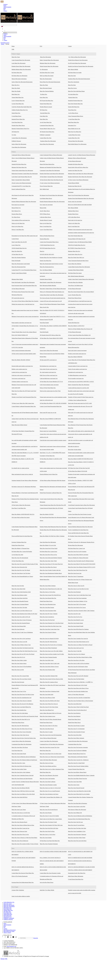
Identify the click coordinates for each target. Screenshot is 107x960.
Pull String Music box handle (74, 72)
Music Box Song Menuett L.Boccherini (49, 775)
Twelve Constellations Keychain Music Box (78, 529)
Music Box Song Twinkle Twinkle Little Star (50, 570)
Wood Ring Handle (44, 322)
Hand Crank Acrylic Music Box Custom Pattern (51, 819)
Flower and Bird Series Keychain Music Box (78, 533)
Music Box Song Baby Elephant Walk (48, 675)
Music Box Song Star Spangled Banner (21, 623)
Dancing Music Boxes (17, 214)
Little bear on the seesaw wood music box (21, 375)
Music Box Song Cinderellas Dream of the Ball (22, 775)
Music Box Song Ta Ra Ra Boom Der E (77, 710)
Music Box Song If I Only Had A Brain (49, 707)
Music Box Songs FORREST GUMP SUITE (50, 418)
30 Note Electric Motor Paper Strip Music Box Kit (51, 179)
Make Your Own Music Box (74, 131)
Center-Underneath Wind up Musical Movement (51, 155)
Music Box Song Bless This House (20, 747)
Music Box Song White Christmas (48, 585)
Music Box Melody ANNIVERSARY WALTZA (23, 514)
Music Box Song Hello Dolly (46, 694)
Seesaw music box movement (75, 201)
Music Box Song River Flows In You (48, 554)
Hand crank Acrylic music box (75, 220)
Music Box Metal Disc (17, 251)
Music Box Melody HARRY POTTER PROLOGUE (80, 458)
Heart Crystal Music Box (74, 226)
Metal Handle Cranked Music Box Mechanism (50, 282)
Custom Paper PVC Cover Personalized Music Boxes (24, 270)
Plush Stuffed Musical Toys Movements (77, 144)
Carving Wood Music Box (18, 103)
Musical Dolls (43, 207)
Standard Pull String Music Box (19, 164)
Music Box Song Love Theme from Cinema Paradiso (52, 756)
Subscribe (35, 938)
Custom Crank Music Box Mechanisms (49, 741)
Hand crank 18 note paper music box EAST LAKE (80, 403)
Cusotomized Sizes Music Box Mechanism (21, 744)
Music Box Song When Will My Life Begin (78, 554)
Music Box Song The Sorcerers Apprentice (78, 747)
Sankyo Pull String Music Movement (48, 760)
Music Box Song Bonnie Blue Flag (48, 598)
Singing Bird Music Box (73, 106)
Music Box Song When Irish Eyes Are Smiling (79, 794)
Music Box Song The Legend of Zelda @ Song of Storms (25, 843)
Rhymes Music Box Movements (75, 141)
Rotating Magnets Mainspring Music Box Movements (52, 201)
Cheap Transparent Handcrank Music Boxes (78, 260)
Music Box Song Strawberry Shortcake (77, 834)
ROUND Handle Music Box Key (47, 248)
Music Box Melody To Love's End (48, 545)
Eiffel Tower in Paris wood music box (48, 375)
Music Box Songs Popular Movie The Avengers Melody (81, 291)
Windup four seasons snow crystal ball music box (23, 304)
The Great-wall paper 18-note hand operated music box (52, 298)
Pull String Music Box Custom (47, 72)
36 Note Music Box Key (17, 254)
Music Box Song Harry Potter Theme (76, 837)
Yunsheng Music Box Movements (48, 141)
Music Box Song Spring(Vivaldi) (75, 626)
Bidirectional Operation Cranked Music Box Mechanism (25, 173)
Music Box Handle (16, 91)
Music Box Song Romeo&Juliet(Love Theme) (22, 576)
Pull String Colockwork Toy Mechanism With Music (24, 486)
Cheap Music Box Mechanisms (19, 147)
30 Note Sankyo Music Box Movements (21, 505)
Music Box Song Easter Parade (19, 753)
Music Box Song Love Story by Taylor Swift (50, 788)
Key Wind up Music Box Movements (77, 57)
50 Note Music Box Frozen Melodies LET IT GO (51, 381)
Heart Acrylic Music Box (17, 226)
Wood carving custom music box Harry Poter (50, 391)
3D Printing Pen (15, 131)
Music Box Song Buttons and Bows (48, 766)
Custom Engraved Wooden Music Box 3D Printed (51, 508)
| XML (5, 958)
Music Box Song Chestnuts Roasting (48, 657)
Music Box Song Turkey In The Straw (49, 725)
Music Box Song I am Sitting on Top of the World (23, 794)
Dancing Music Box (44, 238)
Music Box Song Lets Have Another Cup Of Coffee (52, 654)
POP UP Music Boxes (45, 214)
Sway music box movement (46, 204)
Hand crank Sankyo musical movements (77, 350)
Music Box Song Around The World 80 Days (50, 595)
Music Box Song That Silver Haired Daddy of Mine (80, 657)
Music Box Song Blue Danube (47, 607)
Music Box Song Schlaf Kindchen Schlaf (21, 592)
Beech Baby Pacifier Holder (74, 449)
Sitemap (2, 958)
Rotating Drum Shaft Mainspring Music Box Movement (81, 198)
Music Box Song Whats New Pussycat (49, 703)
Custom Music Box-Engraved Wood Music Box (23, 873)
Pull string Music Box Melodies (75, 282)
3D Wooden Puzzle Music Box (47, 131)
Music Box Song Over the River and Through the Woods (25, 716)
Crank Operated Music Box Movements (21, 60)
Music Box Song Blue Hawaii (47, 728)
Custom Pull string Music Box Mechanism (78, 741)
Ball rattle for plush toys (73, 446)
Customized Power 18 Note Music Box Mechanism (52, 744)
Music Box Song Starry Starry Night (48, 561)
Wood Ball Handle (44, 332)
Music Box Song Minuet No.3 (47, 710)
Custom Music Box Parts (45, 138)
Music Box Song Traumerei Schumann (49, 843)
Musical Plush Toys (16, 207)
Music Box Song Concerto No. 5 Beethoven (78, 760)
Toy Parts (14, 134)
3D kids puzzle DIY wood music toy (48, 359)
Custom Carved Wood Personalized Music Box (51, 406)
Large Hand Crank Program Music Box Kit (22, 176)
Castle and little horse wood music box (49, 378)
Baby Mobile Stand (44, 189)
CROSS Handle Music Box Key (19, 248)
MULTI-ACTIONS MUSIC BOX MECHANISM (80, 204)
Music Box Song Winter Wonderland (48, 648)
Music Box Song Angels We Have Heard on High (51, 679)
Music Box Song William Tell (75, 812)
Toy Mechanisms (44, 69)
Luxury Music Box (16, 245)
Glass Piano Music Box (17, 122)
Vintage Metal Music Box (18, 97)
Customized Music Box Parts (74, 744)
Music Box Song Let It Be (18, 669)
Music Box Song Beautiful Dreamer (20, 601)
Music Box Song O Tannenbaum (75, 576)
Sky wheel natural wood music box (48, 372)
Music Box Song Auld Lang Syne (76, 648)
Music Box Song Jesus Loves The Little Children (51, 651)
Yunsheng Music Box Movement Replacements (79, 78)
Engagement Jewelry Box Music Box (76, 873)
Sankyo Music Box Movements (19, 144)
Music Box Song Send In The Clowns (77, 607)
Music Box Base (72, 85)
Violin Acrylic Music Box (74, 223)
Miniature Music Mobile (17, 279)
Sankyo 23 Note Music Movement (76, 694)
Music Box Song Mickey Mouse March (77, 772)
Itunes (4, 35)
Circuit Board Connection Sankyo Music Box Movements (81, 505)
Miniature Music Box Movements (47, 63)
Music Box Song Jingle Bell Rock (19, 797)
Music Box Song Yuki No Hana (47, 831)
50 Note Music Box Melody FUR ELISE (77, 471)
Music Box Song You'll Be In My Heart (49, 828)
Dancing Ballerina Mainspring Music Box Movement (80, 526)
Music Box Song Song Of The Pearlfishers (21, 666)
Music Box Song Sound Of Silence (48, 632)
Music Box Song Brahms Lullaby (19, 595)
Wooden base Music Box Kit (74, 186)
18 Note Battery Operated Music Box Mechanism (51, 176)
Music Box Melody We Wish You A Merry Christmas (52, 536)
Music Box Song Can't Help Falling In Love (22, 610)
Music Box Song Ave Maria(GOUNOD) (49, 638)
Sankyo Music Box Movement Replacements (22, 82)
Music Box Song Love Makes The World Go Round (80, 644)
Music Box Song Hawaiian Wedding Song (78, 691)
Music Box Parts (72, 75)
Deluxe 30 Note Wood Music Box (48, 387)
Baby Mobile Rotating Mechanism (76, 276)
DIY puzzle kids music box (18, 298)
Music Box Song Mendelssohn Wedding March (51, 573)
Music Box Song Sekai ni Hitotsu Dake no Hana (23, 825)
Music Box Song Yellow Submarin (76, 738)
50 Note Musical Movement (74, 288)
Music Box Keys (15, 85)
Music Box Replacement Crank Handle (21, 263)
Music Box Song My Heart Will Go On (21, 719)
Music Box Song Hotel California (47, 781)
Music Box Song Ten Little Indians (20, 713)
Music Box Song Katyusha (18, 682)
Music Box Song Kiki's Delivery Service (49, 666)
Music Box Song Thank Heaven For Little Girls (51, 588)
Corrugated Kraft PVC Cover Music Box (21, 186)
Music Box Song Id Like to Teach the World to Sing (24, 738)
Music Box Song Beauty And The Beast (21, 573)
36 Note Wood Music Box (18, 561)
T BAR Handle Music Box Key (47, 245)
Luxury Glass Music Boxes (46, 229)
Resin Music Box (72, 110)
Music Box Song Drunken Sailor (47, 669)
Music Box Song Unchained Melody (20, 604)
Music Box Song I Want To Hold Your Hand (78, 707)
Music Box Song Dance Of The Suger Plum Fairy (51, 564)
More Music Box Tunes (8, 931)
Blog (4, 37)
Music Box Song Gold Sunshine (47, 778)
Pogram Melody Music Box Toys (47, 128)
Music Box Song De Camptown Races (49, 682)
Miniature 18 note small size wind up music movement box (25, 316)
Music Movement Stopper (46, 88)
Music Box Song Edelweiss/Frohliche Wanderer (51, 557)
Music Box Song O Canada (46, 731)
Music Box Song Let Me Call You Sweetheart (78, 663)
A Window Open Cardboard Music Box (77, 400)
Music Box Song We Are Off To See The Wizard (23, 654)
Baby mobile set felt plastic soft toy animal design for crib (81, 431)
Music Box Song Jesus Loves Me (19, 641)
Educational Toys (72, 125)
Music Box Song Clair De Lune (75, 822)
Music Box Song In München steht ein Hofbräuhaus (24, 756)
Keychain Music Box (73, 94)
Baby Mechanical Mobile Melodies (48, 285)
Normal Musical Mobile (73, 183)
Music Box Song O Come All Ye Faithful (49, 815)
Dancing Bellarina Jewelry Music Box (48, 474)
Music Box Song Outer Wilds (75, 781)
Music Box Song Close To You (19, 691)
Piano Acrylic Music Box (45, 223)
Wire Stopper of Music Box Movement (77, 809)
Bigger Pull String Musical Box (47, 164)
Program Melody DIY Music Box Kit (76, 238)
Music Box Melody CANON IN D (76, 325)
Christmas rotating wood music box (20, 381)
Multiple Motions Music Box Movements (21, 69)
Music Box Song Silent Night (18, 588)
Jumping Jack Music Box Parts (75, 170)
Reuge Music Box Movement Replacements (50, 82)
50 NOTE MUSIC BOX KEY (47, 254)
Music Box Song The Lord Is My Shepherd (78, 675)
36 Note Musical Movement (18, 288)
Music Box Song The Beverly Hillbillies (77, 750)
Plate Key (42, 251)
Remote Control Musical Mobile (19, 273)
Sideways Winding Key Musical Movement (78, 557)
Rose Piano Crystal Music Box (19, 508)
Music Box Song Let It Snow (46, 763)
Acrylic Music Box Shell (17, 554)
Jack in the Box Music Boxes (46, 882)
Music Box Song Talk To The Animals (77, 604)
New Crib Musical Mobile (46, 270)
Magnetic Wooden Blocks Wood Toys (20, 128)
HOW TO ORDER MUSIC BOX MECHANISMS (80, 857)
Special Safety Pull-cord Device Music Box (78, 167)
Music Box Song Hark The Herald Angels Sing (22, 648)
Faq (4, 39)
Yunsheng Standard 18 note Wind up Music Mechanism (24, 480)
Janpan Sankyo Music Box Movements (49, 350)
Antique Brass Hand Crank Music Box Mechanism (51, 294)
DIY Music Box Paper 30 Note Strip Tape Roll (79, 468)
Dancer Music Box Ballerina (74, 263)
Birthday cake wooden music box (19, 369)
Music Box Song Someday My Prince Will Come (51, 825)
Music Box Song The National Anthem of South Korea (24, 760)
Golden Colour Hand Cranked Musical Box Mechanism (81, 279)
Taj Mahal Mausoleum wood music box (77, 375)
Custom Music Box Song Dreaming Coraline (50, 873)
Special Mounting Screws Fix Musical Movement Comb (81, 517)
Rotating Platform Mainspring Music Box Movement (24, 201)
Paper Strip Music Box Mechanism (48, 542)
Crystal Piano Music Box (74, 119)
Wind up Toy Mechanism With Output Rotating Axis (52, 291)
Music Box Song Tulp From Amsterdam (77, 598)
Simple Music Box (16, 113)
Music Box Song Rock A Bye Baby (76, 660)
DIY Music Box (43, 110)
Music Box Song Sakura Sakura (19, 663)
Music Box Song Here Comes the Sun (20, 828)
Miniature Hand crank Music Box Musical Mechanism (80, 173)
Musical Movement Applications (19, 78)
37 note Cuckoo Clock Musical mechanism (50, 183)
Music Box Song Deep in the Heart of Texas (78, 688)
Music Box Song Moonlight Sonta (48, 604)
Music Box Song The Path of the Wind (77, 828)
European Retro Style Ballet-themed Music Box (79, 819)
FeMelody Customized (45, 134)
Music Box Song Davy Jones (18, 763)
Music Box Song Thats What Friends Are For (78, 641)
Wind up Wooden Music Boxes (47, 235)
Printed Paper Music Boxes (18, 545)
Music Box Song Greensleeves (47, 616)
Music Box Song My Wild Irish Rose (48, 641)
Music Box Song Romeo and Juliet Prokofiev (22, 778)
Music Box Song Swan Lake (74, 573)
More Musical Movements (9, 930)
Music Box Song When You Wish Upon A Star (50, 626)
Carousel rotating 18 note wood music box (78, 366)
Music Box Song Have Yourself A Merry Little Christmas (81, 610)
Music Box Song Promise (46, 812)
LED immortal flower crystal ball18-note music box (80, 301)
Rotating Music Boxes (73, 214)
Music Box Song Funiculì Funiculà (76, 788)
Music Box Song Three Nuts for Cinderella (22, 700)
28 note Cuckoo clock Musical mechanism (21, 183)
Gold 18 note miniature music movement (49, 384)
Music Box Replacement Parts (19, 266)
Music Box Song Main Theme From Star (77, 778)
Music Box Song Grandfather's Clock (76, 831)
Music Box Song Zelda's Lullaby (19, 660)
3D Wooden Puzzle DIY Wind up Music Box (50, 335)
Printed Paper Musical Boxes (74, 298)
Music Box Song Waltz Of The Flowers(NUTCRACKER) (81, 564)
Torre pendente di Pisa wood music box (21, 220)
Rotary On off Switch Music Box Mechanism (78, 195)
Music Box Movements (45, 57)
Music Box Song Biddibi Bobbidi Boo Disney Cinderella (81, 775)
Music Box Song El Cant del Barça (76, 825)
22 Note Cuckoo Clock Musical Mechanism (78, 179)
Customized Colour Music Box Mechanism (50, 170)
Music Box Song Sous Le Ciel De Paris (21, 812)
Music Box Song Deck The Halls (19, 607)
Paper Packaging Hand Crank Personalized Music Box (24, 285)
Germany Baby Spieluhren (18, 890)
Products (5, 33)
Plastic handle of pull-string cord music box (22, 322)
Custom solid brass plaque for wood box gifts (78, 387)
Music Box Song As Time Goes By (76, 585)
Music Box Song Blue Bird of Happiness (77, 803)
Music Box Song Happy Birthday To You (77, 601)
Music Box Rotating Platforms (19, 257)
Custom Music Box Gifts (74, 138)
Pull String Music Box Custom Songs (48, 551)
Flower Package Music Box (46, 186)
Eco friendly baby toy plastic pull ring (20, 468)
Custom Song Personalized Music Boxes (49, 242)
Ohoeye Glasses (7, 932)
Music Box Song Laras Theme (19, 809)
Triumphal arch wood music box (75, 372)
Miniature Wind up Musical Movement (77, 158)
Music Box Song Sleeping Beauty (19, 822)
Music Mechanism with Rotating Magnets (77, 756)
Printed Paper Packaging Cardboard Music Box (51, 492)
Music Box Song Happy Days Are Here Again (50, 753)
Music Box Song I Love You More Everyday (78, 588)
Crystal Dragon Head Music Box (75, 879)
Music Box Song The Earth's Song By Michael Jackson (81, 561)
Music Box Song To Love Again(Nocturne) (50, 791)
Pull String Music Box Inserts (75, 273)
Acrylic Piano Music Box (46, 122)
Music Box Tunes (16, 57)
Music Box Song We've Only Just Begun (21, 638)
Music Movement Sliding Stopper (19, 424)
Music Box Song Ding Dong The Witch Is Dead (23, 694)
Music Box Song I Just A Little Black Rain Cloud (79, 595)
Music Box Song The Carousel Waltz (20, 675)
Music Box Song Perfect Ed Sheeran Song (21, 766)
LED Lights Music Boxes (74, 217)
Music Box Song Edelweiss (18, 629)
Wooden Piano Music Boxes (18, 125)
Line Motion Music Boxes (46, 198)
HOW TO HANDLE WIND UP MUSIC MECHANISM (53, 851)
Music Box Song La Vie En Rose (47, 592)
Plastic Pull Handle (16, 260)
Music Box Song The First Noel (47, 620)
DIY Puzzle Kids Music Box (46, 100)
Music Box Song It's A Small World (76, 763)
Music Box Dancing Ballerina (47, 91)
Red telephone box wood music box (48, 366)
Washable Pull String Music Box (75, 164)
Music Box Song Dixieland (74, 592)
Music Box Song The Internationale (20, 557)
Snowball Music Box (45, 113)
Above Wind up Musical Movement (48, 738)
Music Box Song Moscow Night (47, 697)
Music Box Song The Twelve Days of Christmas (51, 644)
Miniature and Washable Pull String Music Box (51, 167)
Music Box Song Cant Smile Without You (21, 707)
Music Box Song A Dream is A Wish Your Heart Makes (24, 837)
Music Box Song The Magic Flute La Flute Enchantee (80, 700)
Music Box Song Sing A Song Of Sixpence (22, 620)
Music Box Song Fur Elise (18, 585)
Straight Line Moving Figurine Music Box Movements (80, 66)
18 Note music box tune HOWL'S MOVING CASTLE (81, 381)
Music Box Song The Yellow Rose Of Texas (22, 728)
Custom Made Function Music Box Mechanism (79, 266)
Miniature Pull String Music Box (19, 167)
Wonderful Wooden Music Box (75, 100)
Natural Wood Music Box (46, 103)
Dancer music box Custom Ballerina (48, 431)
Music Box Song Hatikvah (74, 716)
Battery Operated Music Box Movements (49, 60)
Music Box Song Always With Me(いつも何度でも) (80, 682)
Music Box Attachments (73, 82)
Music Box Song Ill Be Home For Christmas (78, 629)
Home (2, 44)
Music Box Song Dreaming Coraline (48, 784)
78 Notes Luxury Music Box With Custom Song (23, 403)
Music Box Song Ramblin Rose (19, 710)
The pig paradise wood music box (76, 378)
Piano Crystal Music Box (45, 226)
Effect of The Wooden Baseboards (20, 876)
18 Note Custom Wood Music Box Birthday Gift (79, 335)
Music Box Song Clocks (73, 784)
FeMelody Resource (16, 141)
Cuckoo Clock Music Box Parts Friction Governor (79, 514)
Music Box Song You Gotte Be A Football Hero (79, 697)
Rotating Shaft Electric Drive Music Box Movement (80, 176)
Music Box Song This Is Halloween (20, 840)
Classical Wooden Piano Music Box (76, 769)
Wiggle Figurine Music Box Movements (49, 66)
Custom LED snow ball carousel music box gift (51, 301)
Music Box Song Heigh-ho (74, 713)
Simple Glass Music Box (45, 260)
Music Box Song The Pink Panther (76, 679)
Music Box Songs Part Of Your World (48, 548)
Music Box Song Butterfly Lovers (76, 620)
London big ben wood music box (19, 372)
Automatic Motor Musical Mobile (75, 270)
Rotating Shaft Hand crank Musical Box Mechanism (52, 173)
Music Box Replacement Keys (47, 266)
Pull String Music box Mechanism (19, 75)
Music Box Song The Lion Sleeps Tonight (21, 679)
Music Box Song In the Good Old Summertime (51, 735)
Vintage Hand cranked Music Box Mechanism (22, 170)
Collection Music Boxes (45, 217)
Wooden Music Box (73, 97)
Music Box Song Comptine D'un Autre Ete (78, 638)
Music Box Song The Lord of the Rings (77, 840)
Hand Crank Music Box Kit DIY (19, 242)
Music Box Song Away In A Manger (76, 654)
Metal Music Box (16, 94)
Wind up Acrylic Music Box (18, 223)
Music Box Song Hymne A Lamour (76, 725)
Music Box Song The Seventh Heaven (49, 809)
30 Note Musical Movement (74, 161)
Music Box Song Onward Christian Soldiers (78, 766)
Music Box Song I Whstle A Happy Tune (21, 644)
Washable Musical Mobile (46, 279)
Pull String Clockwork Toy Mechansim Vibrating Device (81, 542)
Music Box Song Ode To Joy (18, 657)
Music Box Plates (44, 85)
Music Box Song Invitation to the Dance (49, 794)
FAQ (41, 46)
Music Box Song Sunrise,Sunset (75, 623)
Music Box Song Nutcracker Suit (19, 567)
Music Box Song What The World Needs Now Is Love (24, 651)
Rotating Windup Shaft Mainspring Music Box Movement (53, 526)
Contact (5, 40)
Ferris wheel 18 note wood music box (48, 369)
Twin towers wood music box (18, 378)
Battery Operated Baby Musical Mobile (21, 179)
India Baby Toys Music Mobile (47, 890)
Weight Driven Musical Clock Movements (77, 60)
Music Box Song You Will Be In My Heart (49, 700)
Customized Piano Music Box (47, 125)
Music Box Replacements (46, 78)
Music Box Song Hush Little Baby (20, 598)
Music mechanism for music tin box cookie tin (22, 474)
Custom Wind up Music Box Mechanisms (21, 741)
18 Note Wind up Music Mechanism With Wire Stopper (52, 480)
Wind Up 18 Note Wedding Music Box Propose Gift (80, 329)
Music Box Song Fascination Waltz (48, 610)
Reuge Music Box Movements (47, 144)
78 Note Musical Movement (74, 332)
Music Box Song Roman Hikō (19, 626)
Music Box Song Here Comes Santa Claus (49, 629)
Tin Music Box (43, 94)
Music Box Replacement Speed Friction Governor (51, 263)
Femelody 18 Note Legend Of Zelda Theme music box (80, 397)
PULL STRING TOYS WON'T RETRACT (50, 857)
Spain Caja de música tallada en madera (21, 896)
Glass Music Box (44, 116)
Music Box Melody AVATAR (47, 514)
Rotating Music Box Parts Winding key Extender (51, 257)
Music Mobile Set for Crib (74, 128)
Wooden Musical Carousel (46, 106)
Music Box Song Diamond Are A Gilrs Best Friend (51, 623)
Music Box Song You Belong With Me (20, 788)
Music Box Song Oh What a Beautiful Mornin (50, 719)
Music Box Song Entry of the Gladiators (21, 772)
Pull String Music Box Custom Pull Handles (22, 551)
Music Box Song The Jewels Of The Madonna (22, 703)
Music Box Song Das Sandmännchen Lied (21, 697)
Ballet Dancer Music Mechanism (75, 876)
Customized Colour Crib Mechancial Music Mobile (80, 242)
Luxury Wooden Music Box (18, 100)
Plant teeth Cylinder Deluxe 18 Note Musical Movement (53, 288)
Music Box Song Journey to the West (76, 806)
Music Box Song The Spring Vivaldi (48, 822)
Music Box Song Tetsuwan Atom (19, 831)
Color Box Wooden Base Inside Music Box (22, 106)
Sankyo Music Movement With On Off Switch (50, 713)
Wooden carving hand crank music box (77, 353)
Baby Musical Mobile (73, 69)
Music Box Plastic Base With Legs (76, 257)
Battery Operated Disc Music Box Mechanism (78, 384)
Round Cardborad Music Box (18, 189)
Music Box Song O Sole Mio (75, 651)
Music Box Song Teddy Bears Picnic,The (77, 570)
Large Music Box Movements (18, 63)
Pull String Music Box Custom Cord (76, 548)
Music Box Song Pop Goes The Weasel (21, 570)
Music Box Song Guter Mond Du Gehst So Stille (79, 791)
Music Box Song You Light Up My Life (21, 616)
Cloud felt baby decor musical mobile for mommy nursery (53, 440)
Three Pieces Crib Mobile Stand (75, 285)
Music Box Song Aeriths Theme (19, 769)
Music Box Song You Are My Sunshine (77, 551)
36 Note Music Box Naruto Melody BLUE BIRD (51, 338)
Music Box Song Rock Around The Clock (49, 747)
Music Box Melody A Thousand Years (20, 548)
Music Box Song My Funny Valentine (48, 613)
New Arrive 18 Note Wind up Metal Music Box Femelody (25, 301)
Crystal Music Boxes (16, 116)
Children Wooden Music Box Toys (20, 110)
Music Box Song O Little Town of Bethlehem (22, 632)
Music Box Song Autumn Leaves (47, 716)
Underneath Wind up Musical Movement (21, 155)
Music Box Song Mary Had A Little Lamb (49, 663)
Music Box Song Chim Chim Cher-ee (20, 735)
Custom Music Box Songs (74, 134)
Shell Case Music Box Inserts (46, 75)
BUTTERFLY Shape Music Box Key (77, 248)
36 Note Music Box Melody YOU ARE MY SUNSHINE (53, 403)
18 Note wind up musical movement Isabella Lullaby (24, 353)
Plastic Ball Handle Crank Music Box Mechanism (23, 282)
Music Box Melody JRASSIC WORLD (21, 359)
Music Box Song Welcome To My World (77, 685)
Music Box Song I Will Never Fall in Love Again (23, 791)
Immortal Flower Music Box (18, 119)
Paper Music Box (44, 97)
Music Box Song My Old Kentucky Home (78, 666)
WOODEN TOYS (5, 42)
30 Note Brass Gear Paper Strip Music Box (50, 840)
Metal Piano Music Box (73, 122)
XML (13, 49)
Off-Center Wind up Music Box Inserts (21, 517)
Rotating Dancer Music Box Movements (21, 66)
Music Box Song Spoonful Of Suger (76, 731)
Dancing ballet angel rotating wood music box (22, 366)
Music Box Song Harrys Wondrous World (49, 691)
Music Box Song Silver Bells (74, 735)
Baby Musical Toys (16, 211)
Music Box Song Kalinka (46, 837)
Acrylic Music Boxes (73, 113)
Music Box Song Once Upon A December (21, 731)
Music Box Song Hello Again (47, 660)
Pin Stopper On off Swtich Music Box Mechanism (51, 195)
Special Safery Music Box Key (75, 254)
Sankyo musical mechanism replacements (21, 350)
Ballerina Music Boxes (73, 211)
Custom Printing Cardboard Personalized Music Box (24, 406)
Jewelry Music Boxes (45, 211)
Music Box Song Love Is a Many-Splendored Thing (52, 769)
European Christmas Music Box (19, 542)
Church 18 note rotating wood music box (77, 369)
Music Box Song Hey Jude (74, 613)
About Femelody (7, 36)
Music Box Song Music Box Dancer (48, 567)
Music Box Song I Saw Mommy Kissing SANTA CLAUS (81, 567)
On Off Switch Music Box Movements (77, 63)
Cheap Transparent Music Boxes (75, 116)
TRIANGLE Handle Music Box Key (76, 245)
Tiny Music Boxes (16, 217)
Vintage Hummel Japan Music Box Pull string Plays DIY (53, 505)
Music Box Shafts (16, 88)
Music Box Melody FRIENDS (75, 356)
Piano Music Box (44, 119)
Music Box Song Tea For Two (75, 616)
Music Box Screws (72, 88)
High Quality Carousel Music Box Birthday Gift (51, 797)
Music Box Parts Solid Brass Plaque (76, 91)
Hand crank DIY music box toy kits (48, 412)
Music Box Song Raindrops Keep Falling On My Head (24, 613)
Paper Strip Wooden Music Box (75, 103)
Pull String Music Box (17, 72)
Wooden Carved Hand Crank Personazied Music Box (24, 397)
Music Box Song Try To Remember (76, 728)
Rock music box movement (18, 204)
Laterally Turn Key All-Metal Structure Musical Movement (81, 155)
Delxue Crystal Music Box (18, 229)
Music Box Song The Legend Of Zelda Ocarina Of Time (25, 564)
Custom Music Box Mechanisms (19, 138)
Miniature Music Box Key (74, 251)
